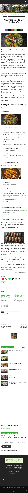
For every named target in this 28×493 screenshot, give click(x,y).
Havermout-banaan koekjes (15, 363)
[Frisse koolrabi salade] (4, 358)
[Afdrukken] (21, 30)
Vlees (8, 313)
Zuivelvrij (12, 313)
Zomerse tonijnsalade (6, 304)
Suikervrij (19, 312)
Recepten (20, 16)
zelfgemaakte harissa (8, 196)
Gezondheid (7, 14)
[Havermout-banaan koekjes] (4, 365)
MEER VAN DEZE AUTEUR (20, 347)
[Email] (18, 30)
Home (2, 14)
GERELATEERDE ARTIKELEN (7, 347)
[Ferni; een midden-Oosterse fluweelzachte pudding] (4, 371)
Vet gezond (4, 313)
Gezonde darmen (3, 372)
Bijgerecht (3, 353)
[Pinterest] (12, 30)
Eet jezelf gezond (3, 360)
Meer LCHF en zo (17, 487)
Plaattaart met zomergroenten (23, 327)
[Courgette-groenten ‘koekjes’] (4, 352)
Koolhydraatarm (13, 312)
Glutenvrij (7, 312)
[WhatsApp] (15, 30)
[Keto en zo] (14, 8)
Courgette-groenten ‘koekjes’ (15, 350)
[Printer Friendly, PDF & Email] (20, 273)
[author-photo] (14, 338)
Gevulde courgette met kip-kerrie (7, 327)
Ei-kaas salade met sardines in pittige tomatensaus (5, 295)
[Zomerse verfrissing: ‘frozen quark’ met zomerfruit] (4, 383)
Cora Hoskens (8, 25)
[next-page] (4, 388)
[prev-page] (2, 388)
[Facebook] (6, 30)
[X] (9, 30)
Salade (23, 16)
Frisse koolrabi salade (13, 357)
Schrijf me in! (6, 446)
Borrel (3, 366)
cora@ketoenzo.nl (14, 473)
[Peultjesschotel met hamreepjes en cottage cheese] (4, 377)
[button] (2, 2)
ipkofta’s (10, 269)
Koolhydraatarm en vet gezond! (16, 14)
